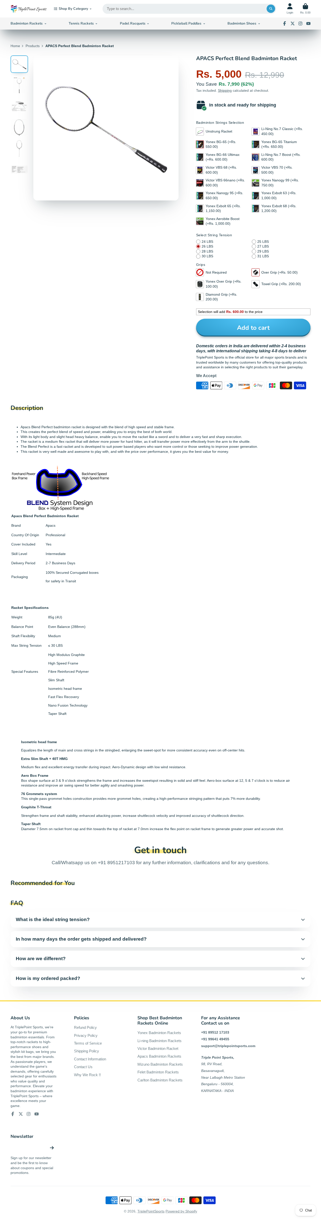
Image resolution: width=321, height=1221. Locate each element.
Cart (305, 8)
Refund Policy (85, 1027)
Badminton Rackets (27, 23)
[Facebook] (284, 23)
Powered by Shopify (181, 1211)
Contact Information (90, 1059)
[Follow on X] (292, 23)
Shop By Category (73, 8)
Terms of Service (88, 1043)
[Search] (271, 9)
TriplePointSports (151, 1211)
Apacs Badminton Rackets (159, 1056)
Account (290, 8)
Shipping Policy (86, 1051)
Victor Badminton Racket (157, 1048)
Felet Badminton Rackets (158, 1072)
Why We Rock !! (87, 1075)
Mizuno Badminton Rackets (160, 1064)
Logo (29, 8)
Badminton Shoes (241, 23)
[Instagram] (300, 23)
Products (33, 46)
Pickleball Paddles (186, 23)
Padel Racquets (132, 23)
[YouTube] (308, 23)
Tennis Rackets (81, 23)
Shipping (225, 90)
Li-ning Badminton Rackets (159, 1041)
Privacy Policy (86, 1035)
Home (15, 46)
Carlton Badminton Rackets (160, 1080)
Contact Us (83, 1067)
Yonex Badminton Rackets (159, 1033)
